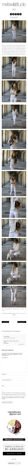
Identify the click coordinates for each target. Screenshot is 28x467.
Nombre (4, 374)
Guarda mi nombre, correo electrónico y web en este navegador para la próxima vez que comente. (14, 393)
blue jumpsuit (21, 321)
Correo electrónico (7, 380)
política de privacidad (6, 397)
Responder (21, 344)
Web (3, 385)
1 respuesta (14, 315)
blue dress (5, 321)
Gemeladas (6, 336)
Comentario (5, 357)
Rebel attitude (15, 313)
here (3, 310)
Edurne (14, 314)
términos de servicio (18, 397)
